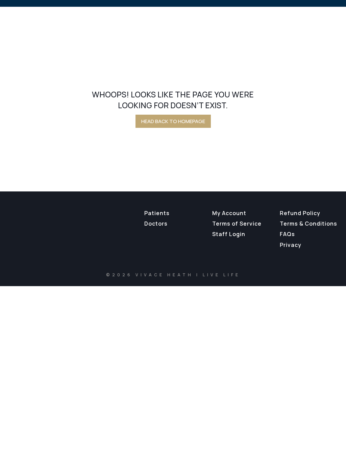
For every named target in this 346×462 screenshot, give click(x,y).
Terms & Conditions (308, 223)
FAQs (287, 234)
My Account (229, 213)
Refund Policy (300, 213)
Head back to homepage (173, 121)
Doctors (156, 223)
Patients (157, 213)
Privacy (290, 245)
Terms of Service (237, 223)
